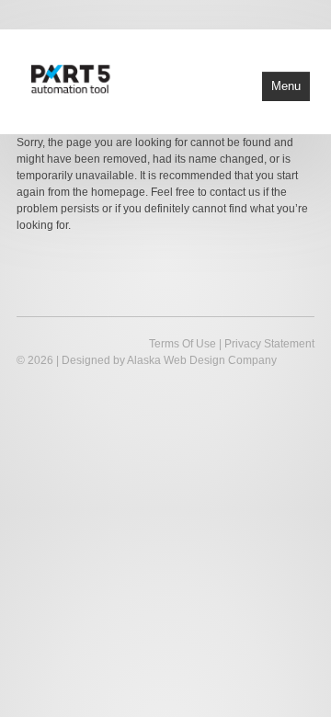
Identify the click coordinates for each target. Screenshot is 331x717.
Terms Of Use (182, 343)
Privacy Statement (269, 343)
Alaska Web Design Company (202, 360)
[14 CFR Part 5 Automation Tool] (114, 78)
